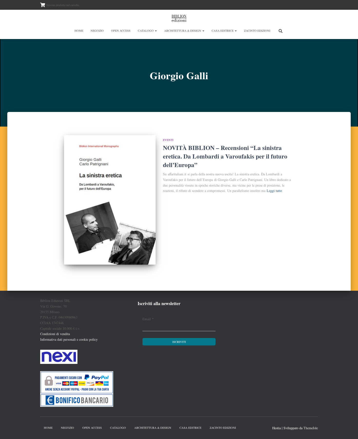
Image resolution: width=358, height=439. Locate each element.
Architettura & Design (183, 30)
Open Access (121, 30)
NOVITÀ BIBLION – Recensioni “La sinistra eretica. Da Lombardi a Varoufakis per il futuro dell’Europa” (225, 156)
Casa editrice (223, 30)
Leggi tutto (274, 190)
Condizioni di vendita (55, 333)
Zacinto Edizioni (257, 30)
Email (148, 319)
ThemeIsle (310, 428)
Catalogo (146, 30)
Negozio (97, 30)
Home (79, 30)
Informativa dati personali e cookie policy (69, 339)
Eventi (168, 140)
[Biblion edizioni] (179, 18)
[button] (155, 30)
